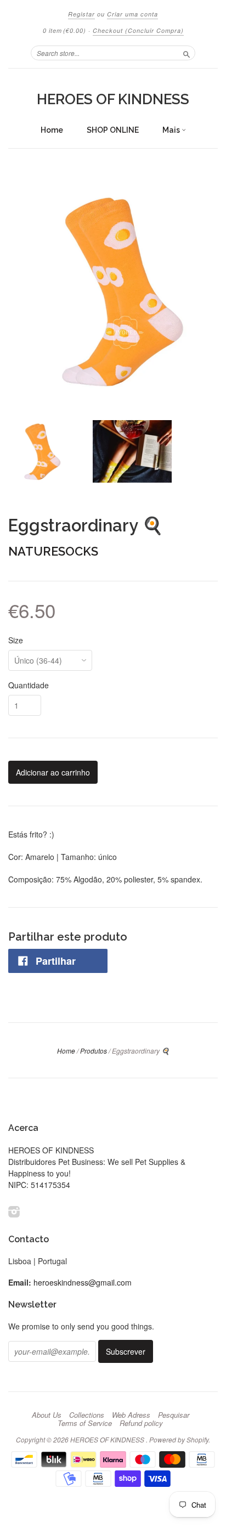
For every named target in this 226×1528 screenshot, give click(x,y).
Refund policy (141, 1423)
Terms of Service (85, 1423)
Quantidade (28, 685)
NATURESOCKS (53, 551)
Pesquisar (173, 1415)
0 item (64, 30)
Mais (172, 130)
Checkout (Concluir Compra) (138, 30)
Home (52, 130)
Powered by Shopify (178, 1439)
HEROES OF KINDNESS (113, 99)
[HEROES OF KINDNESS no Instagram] (14, 1211)
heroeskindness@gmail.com (82, 1282)
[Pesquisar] (186, 52)
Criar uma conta (132, 14)
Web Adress (131, 1415)
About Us (46, 1415)
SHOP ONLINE (113, 130)
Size (15, 640)
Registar (81, 14)
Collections (86, 1415)
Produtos (93, 1050)
